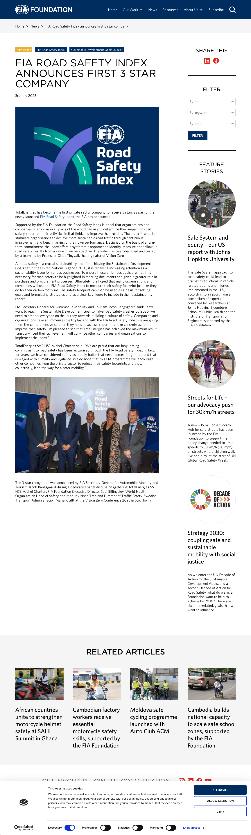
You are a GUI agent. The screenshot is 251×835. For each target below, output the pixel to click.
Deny (220, 811)
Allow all (220, 790)
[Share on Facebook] (216, 60)
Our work (130, 10)
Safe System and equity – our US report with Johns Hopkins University (212, 255)
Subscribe (216, 10)
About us (191, 10)
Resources (170, 10)
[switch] (105, 828)
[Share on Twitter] (207, 60)
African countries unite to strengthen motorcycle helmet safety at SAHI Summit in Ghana (39, 705)
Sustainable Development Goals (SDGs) (97, 49)
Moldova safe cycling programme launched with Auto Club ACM (154, 701)
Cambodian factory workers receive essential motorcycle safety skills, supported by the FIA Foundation (97, 708)
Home (112, 10)
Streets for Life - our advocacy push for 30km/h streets (212, 403)
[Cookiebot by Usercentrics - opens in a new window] (24, 828)
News (152, 10)
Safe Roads (24, 49)
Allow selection (220, 800)
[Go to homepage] (43, 9)
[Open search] (232, 9)
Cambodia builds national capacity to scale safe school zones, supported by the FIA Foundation (212, 708)
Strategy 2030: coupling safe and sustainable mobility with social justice (212, 545)
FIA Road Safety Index (51, 49)
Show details (191, 827)
